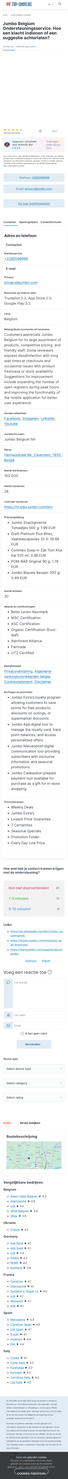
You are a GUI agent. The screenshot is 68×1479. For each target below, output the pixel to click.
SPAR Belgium (19, 1211)
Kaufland (16, 1267)
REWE (14, 1263)
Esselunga (17, 1367)
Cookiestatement (18, 682)
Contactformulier (51, 222)
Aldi (13, 1306)
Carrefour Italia (20, 1377)
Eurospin (16, 1372)
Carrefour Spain (20, 1324)
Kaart (7, 1123)
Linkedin (48, 418)
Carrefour (16, 1281)
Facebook (12, 418)
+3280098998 (16, 259)
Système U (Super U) (24, 1291)
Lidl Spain (16, 1329)
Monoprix (16, 1301)
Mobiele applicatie (25, 46)
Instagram (30, 418)
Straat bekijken (27, 1123)
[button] (34, 203)
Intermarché (18, 1201)
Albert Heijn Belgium (23, 1196)
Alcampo (16, 1339)
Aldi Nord (16, 1243)
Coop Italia (17, 1362)
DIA (12, 1344)
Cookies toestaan (31, 1473)
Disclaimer (43, 682)
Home (5, 15)
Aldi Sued (16, 1248)
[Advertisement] (34, 86)
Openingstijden (28, 222)
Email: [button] (34, 189)
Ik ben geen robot (36, 1033)
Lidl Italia (16, 1382)
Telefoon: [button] (34, 177)
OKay (13, 1216)
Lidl (12, 1206)
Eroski (14, 1334)
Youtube (11, 424)
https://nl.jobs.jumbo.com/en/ (28, 507)
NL (49, 4)
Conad (14, 1358)
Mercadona (17, 1319)
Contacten (8, 46)
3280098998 (40, 177)
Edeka (14, 1258)
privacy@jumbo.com (38, 189)
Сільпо (15, 1229)
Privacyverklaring (18, 671)
